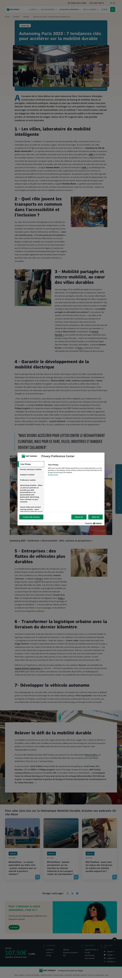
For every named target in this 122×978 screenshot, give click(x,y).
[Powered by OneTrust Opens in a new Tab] (94, 523)
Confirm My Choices (31, 517)
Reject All (79, 517)
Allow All (95, 517)
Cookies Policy (53, 474)
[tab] (31, 464)
